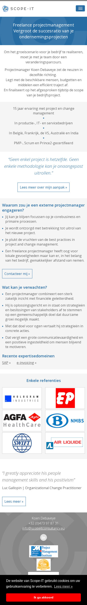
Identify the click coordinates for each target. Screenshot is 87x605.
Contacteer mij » (17, 273)
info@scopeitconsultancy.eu (43, 528)
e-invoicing (25, 362)
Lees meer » (13, 501)
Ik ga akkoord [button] (43, 597)
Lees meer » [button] (63, 586)
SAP (5, 362)
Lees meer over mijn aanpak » (43, 187)
